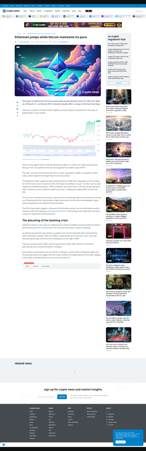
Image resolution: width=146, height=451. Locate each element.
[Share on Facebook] (17, 102)
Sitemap (32, 438)
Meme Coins (18, 6)
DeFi (50, 430)
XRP (50, 419)
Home (19, 33)
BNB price (44, 16)
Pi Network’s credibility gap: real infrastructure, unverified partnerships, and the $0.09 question (118, 189)
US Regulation (48, 11)
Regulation (52, 433)
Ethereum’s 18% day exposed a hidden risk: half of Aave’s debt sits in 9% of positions (117, 161)
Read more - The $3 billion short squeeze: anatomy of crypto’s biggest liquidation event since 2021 (118, 204)
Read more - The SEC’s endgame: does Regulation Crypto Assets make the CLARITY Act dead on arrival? (118, 255)
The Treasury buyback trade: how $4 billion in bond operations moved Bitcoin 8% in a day (118, 294)
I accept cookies (120, 442)
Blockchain (52, 425)
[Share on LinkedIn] (17, 109)
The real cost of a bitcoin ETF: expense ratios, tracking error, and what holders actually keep (117, 346)
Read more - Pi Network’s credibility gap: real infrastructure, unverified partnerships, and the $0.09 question (118, 176)
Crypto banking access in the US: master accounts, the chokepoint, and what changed (118, 51)
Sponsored (52, 436)
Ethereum (36, 266)
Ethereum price (21, 16)
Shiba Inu (51, 422)
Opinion (39, 11)
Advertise (47, 6)
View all (119, 83)
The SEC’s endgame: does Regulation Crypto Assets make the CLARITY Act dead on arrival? (118, 267)
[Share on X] (17, 105)
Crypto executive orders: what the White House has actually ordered (118, 64)
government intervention (55, 211)
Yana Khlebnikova (63, 42)
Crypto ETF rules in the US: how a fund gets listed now (118, 57)
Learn (80, 11)
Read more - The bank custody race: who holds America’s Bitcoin (118, 231)
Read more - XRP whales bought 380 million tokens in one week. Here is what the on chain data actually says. (118, 123)
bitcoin (31, 197)
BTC (50, 103)
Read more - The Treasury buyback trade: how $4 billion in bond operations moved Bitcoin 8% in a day (118, 281)
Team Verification (73, 422)
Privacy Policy (91, 414)
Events (12, 6)
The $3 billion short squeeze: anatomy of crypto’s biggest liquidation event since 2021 (116, 216)
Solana (51, 417)
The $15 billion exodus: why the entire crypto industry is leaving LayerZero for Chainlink (118, 320)
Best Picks (61, 6)
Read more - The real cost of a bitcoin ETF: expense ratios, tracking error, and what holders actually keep (118, 334)
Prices (74, 11)
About (33, 6)
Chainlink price (94, 16)
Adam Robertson (24, 42)
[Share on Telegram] (17, 112)
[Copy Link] (17, 116)
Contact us (27, 6)
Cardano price (82, 16)
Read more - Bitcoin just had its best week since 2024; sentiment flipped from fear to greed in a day (118, 96)
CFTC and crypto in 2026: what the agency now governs (118, 44)
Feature (32, 11)
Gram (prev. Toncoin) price (123, 16)
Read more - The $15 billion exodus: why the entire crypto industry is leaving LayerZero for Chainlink (118, 308)
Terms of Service (92, 411)
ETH (47, 101)
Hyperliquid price (68, 16)
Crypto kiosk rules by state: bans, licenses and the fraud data (117, 71)
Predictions (66, 11)
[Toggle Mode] (142, 6)
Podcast (32, 433)
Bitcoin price (8, 16)
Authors (70, 425)
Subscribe (62, 397)
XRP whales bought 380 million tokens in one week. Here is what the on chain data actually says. (118, 135)
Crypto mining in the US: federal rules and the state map (118, 77)
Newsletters (39, 6)
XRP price (33, 16)
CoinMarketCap (45, 159)
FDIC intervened (43, 228)
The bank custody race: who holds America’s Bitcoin (118, 242)
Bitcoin (27, 266)
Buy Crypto (5, 6)
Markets (57, 11)
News (25, 11)
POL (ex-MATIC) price (107, 16)
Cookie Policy (91, 417)
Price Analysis (46, 266)
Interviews (33, 436)
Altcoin (51, 427)
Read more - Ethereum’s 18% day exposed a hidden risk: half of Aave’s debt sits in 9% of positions (118, 149)
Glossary (68, 6)
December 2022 (81, 236)
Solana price (56, 16)
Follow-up (54, 6)
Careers (70, 419)
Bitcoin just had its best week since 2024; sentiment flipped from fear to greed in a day (117, 108)
